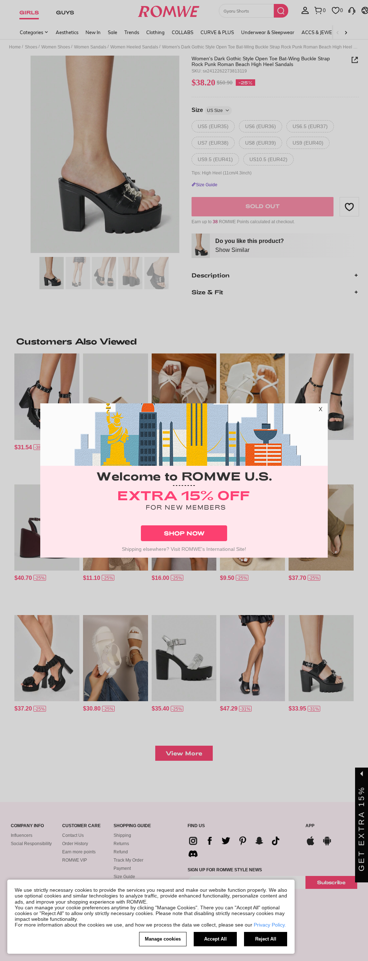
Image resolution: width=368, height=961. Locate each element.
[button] (320, 410)
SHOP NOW (184, 533)
